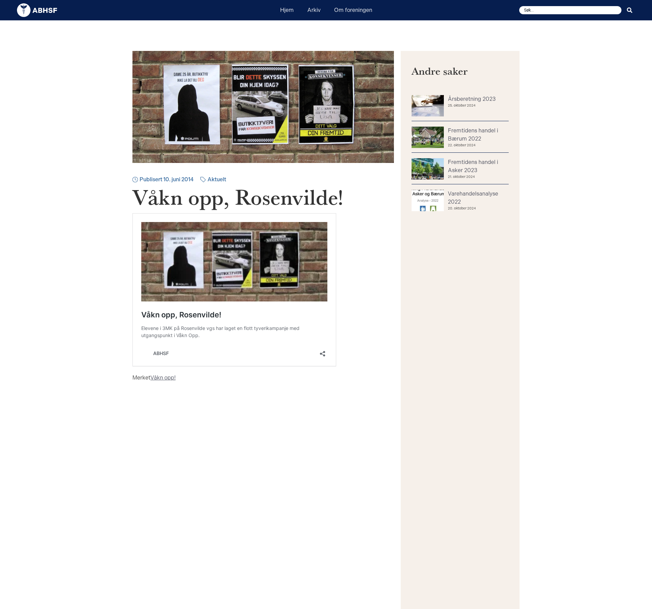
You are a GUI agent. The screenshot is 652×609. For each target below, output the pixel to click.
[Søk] (631, 10)
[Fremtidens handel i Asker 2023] (428, 169)
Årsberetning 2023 (472, 99)
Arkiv (314, 10)
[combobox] (570, 10)
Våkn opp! (163, 377)
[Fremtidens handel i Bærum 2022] (428, 138)
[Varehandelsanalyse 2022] (428, 201)
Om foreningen (353, 10)
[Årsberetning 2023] (428, 106)
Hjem (287, 10)
